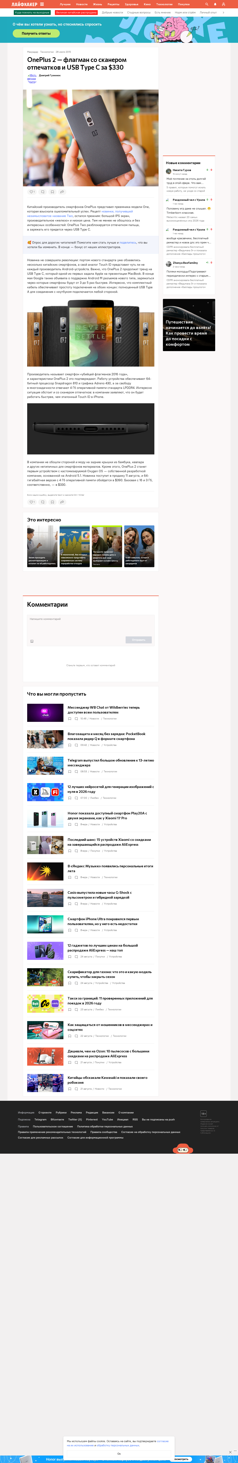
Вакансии (108, 1112)
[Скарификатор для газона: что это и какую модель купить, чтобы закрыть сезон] (91, 977)
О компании (126, 1112)
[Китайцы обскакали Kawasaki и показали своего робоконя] (91, 1083)
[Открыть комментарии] (76, 719)
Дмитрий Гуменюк (50, 75)
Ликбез (94, 797)
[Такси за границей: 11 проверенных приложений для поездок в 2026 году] (91, 1003)
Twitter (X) (75, 1119)
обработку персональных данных (118, 1445)
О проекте (45, 1112)
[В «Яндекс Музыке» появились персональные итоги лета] (91, 871)
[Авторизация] (223, 4)
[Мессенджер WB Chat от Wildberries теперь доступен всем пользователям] (91, 713)
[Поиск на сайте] (207, 4)
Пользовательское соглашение (53, 1126)
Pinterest (92, 1119)
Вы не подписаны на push (158, 1119)
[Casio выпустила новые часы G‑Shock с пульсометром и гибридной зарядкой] (91, 898)
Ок (119, 1453)
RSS (135, 1119)
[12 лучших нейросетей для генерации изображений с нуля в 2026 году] (91, 792)
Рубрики (61, 1112)
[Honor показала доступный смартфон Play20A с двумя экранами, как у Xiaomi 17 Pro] (91, 818)
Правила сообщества (103, 1132)
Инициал (122, 1119)
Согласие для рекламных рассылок (40, 1137)
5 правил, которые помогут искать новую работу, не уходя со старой (186, 189)
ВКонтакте (57, 1119)
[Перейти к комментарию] (189, 181)
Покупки (95, 850)
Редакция (92, 1112)
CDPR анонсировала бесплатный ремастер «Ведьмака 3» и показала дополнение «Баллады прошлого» (187, 250)
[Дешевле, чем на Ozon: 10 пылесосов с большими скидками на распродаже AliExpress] (91, 1056)
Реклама (96, 564)
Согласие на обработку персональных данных (150, 1132)
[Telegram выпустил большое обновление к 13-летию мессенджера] (91, 765)
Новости (94, 718)
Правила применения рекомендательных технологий (52, 1132)
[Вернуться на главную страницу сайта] (24, 4)
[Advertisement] (90, 583)
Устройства (110, 745)
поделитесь (128, 242)
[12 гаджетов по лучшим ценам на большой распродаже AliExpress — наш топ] (91, 951)
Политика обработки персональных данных (105, 1126)
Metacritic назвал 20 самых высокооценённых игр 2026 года (185, 219)
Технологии (110, 718)
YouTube (107, 1119)
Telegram (40, 1119)
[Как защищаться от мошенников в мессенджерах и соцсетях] (91, 1030)
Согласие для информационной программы (95, 1137)
